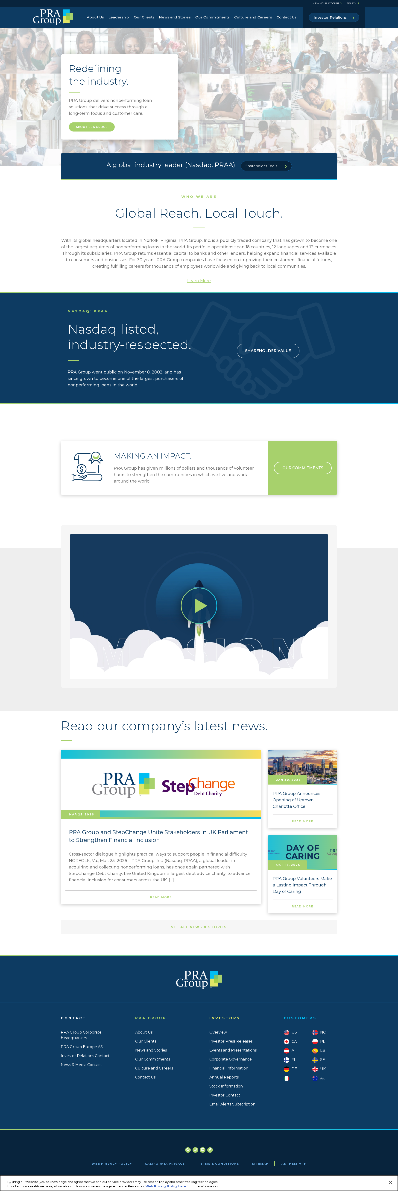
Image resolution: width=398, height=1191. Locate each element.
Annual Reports (224, 1077)
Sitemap (260, 1163)
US (294, 1032)
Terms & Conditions (218, 1163)
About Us (95, 17)
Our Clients (144, 17)
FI (293, 1060)
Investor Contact (224, 1095)
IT (293, 1078)
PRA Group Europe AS (82, 1047)
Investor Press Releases (230, 1041)
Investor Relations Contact (85, 1056)
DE (294, 1069)
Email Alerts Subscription (232, 1104)
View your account (326, 3)
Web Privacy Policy (112, 1163)
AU (323, 1078)
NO (323, 1032)
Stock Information (226, 1086)
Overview (218, 1032)
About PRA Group (92, 127)
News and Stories (174, 17)
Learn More (199, 280)
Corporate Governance (230, 1059)
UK (323, 1069)
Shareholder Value (268, 351)
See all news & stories (199, 927)
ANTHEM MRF (293, 1163)
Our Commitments (212, 17)
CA (294, 1041)
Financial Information (228, 1068)
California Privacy (165, 1163)
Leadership (118, 17)
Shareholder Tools (262, 166)
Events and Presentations (233, 1050)
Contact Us (287, 17)
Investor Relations (330, 17)
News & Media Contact (81, 1065)
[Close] (391, 1182)
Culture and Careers (253, 17)
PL (322, 1041)
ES (322, 1050)
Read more (161, 897)
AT (294, 1050)
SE (322, 1060)
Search (352, 3)
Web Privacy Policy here (166, 1186)
